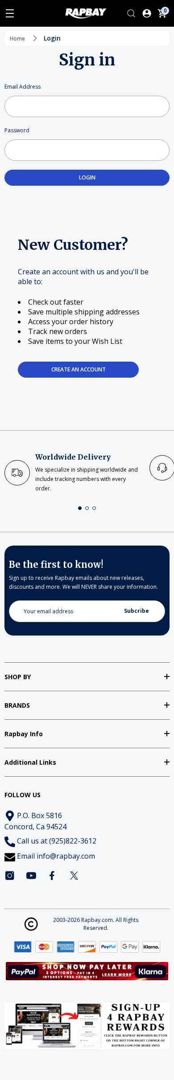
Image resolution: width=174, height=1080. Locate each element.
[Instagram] (9, 875)
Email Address (22, 86)
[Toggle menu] (9, 13)
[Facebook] (52, 875)
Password (16, 130)
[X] (74, 875)
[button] (80, 508)
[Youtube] (31, 875)
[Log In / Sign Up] (146, 13)
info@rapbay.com (66, 856)
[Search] (131, 13)
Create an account (78, 369)
